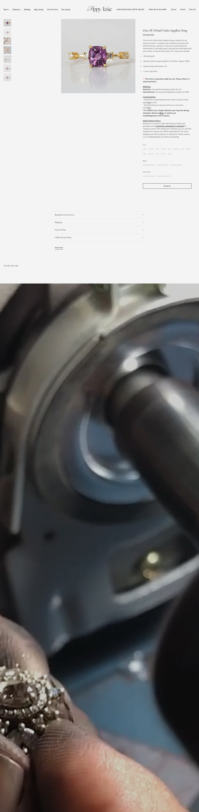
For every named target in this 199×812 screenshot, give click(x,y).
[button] (127, 9)
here (149, 102)
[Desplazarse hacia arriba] (194, 807)
